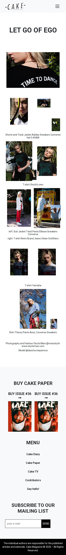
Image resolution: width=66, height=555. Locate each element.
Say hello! (33, 489)
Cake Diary (33, 454)
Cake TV (33, 471)
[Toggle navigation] (57, 6)
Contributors (33, 480)
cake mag (15, 6)
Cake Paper (33, 463)
